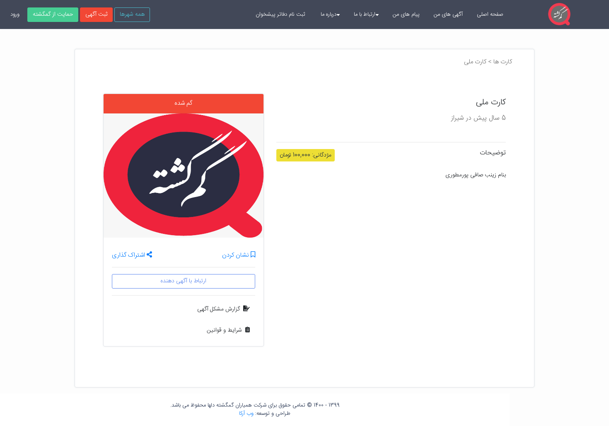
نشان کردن (236, 255)
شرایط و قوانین (224, 330)
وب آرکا (246, 413)
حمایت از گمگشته (53, 14)
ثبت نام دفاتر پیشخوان (280, 14)
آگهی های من (448, 14)
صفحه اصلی (490, 14)
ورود (14, 14)
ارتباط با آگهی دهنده (183, 281)
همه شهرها (132, 14)
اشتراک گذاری (129, 255)
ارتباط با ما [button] (364, 14)
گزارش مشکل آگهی (218, 309)
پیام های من (406, 14)
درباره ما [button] (328, 14)
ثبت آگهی (96, 14)
